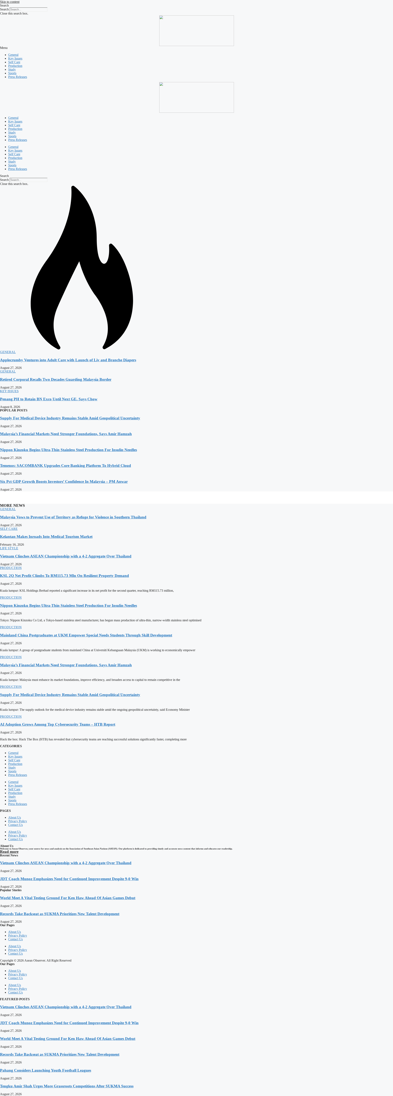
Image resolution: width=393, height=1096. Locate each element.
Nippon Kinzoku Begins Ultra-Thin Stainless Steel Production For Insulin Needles (68, 450)
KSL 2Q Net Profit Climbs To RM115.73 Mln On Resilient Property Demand (64, 575)
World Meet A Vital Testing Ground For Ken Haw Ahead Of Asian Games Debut (67, 898)
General (13, 54)
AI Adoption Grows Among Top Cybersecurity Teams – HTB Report (57, 724)
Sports (12, 73)
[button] (196, 5)
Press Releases (17, 77)
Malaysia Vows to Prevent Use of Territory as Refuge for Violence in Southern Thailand (73, 517)
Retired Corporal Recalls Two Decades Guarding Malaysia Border (55, 379)
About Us (14, 817)
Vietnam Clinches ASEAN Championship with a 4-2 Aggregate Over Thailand (65, 556)
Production (15, 66)
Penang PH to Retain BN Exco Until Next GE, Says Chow (48, 399)
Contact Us (15, 825)
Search (4, 9)
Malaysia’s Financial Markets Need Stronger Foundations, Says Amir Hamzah (66, 434)
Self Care (14, 62)
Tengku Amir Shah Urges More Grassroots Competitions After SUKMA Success (66, 1086)
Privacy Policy (17, 821)
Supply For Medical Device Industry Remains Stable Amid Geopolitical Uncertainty (70, 418)
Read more (9, 851)
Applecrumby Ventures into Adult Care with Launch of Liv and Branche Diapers (68, 360)
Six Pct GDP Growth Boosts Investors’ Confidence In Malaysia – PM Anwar (64, 481)
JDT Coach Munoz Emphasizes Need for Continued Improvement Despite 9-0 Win (69, 879)
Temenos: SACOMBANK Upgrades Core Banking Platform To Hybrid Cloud (65, 465)
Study (12, 69)
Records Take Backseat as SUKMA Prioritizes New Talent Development (59, 914)
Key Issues (15, 58)
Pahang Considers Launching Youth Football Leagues (45, 1070)
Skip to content (9, 1)
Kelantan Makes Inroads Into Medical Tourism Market (46, 536)
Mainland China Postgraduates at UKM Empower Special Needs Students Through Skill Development (86, 635)
